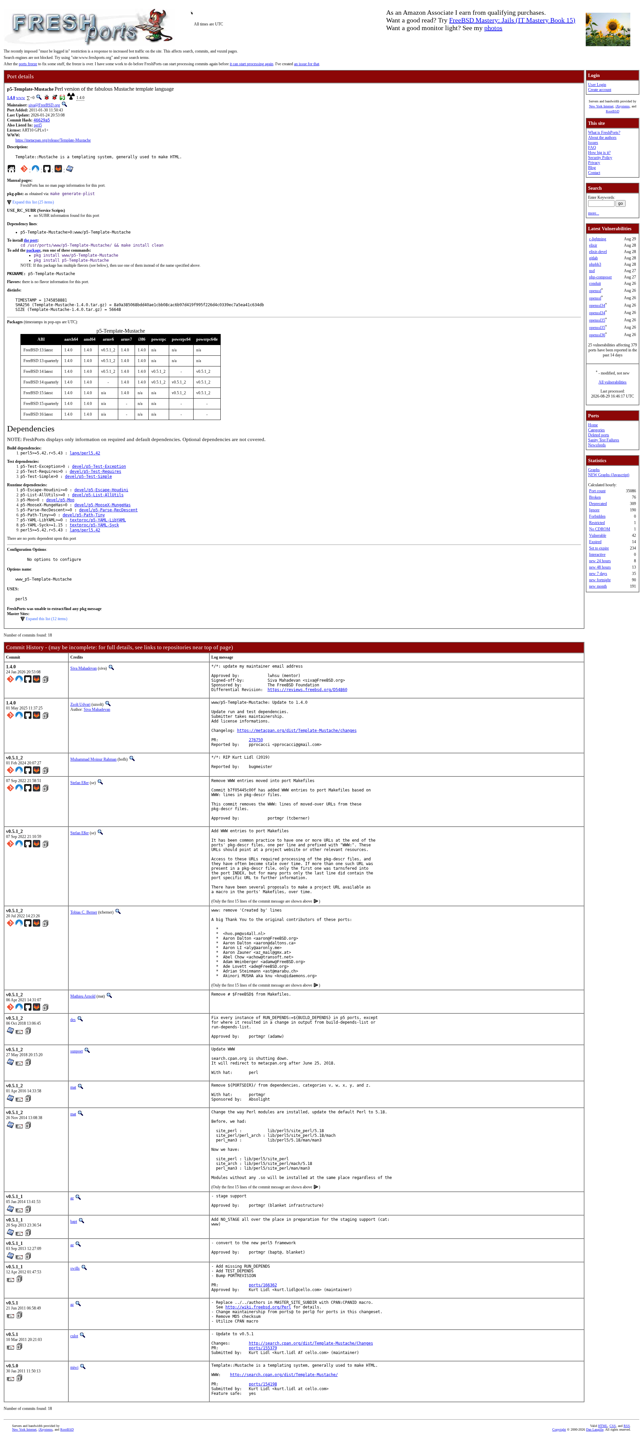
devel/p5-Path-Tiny (84, 515)
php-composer (600, 277)
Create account (599, 89)
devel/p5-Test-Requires (95, 471)
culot (74, 1336)
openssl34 (597, 305)
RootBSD (612, 111)
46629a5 (41, 120)
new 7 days (598, 573)
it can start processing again (251, 64)
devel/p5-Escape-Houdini (101, 490)
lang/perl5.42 (85, 453)
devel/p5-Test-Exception (99, 466)
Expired (595, 541)
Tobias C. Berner (83, 912)
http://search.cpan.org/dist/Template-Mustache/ (284, 1374)
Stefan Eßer (79, 782)
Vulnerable (597, 535)
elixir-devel (598, 251)
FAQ (592, 147)
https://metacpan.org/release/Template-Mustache (53, 140)
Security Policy (600, 157)
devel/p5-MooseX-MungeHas (102, 505)
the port (31, 240)
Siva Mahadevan (83, 668)
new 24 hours (600, 561)
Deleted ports (598, 435)
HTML (603, 1426)
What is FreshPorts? (604, 132)
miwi (74, 1367)
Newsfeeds (597, 445)
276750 (256, 740)
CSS (613, 1426)
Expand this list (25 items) (33, 202)
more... (593, 213)
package (33, 250)
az (72, 1198)
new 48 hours (600, 567)
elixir (593, 245)
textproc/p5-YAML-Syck (94, 525)
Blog (592, 167)
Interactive (597, 554)
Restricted (597, 522)
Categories (596, 430)
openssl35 (597, 320)
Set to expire (599, 548)
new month (598, 586)
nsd (592, 270)
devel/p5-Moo (60, 500)
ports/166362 (263, 1285)
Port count (597, 491)
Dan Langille (594, 1429)
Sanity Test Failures (603, 440)
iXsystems (623, 106)
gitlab (593, 258)
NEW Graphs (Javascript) (608, 475)
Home (593, 425)
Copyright (559, 1429)
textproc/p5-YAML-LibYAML (98, 520)
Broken (595, 497)
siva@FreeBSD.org (44, 105)
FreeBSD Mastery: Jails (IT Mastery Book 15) (512, 20)
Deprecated (598, 503)
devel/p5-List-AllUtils (98, 495)
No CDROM (599, 529)
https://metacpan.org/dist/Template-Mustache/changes (297, 730)
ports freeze (28, 64)
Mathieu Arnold (82, 996)
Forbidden (597, 516)
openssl (595, 290)
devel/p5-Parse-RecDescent (108, 510)
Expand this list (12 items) (46, 618)
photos (493, 27)
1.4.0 (11, 97)
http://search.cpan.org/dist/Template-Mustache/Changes (311, 1343)
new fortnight (600, 580)
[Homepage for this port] (11, 170)
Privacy (594, 162)
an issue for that (306, 64)
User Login (597, 84)
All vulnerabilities (612, 382)
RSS (627, 1426)
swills (75, 1268)
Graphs (594, 470)
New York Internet (601, 106)
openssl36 (597, 335)
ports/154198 (263, 1384)
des (73, 1019)
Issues (593, 142)
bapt (73, 1221)
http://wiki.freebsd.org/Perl (258, 1307)
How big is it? (599, 152)
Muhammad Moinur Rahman (93, 759)
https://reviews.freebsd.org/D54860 (307, 689)
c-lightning (597, 239)
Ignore (594, 510)
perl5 (38, 125)
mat (73, 1087)
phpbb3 (595, 264)
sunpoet (76, 1051)
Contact (594, 172)
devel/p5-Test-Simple (88, 476)
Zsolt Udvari (80, 704)
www (20, 97)
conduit (595, 283)
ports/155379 (263, 1348)
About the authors (602, 137)
